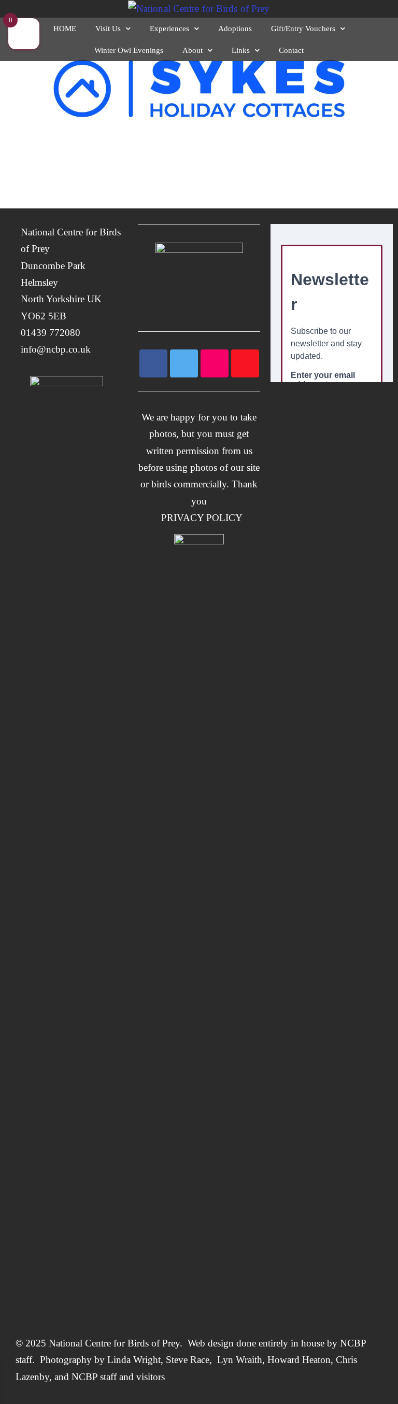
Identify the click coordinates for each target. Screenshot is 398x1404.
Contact (291, 50)
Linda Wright (134, 1359)
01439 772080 (50, 332)
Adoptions (235, 28)
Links (241, 50)
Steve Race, (190, 1359)
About (192, 50)
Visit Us (108, 28)
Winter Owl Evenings (128, 50)
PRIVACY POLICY (199, 517)
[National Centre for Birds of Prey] (198, 9)
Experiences (169, 28)
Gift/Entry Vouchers (303, 28)
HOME (64, 28)
